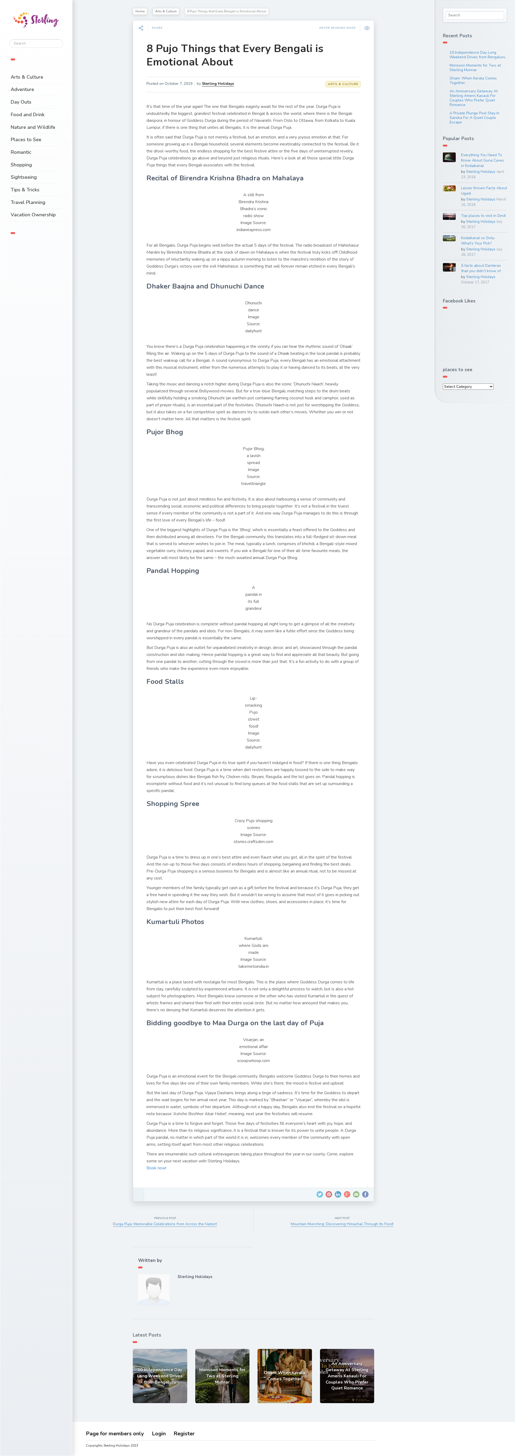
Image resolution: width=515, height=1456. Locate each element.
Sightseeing (24, 177)
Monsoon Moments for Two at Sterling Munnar (475, 67)
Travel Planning (28, 202)
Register (184, 1433)
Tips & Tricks (25, 190)
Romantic (21, 152)
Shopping (21, 165)
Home (140, 11)
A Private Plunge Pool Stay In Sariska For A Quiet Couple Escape (474, 118)
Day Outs (21, 102)
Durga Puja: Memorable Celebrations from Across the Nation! (165, 1224)
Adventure (22, 89)
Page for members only (115, 1433)
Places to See (26, 139)
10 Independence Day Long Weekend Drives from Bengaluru (477, 55)
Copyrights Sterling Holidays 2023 (112, 1445)
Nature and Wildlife (33, 127)
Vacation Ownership (33, 214)
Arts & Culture (27, 77)
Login (159, 1433)
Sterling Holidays (218, 83)
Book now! (156, 1168)
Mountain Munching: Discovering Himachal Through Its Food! (342, 1224)
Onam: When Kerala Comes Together (473, 80)
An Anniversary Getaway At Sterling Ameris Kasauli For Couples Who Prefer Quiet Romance (474, 98)
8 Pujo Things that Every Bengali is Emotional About (234, 55)
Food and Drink (28, 114)
